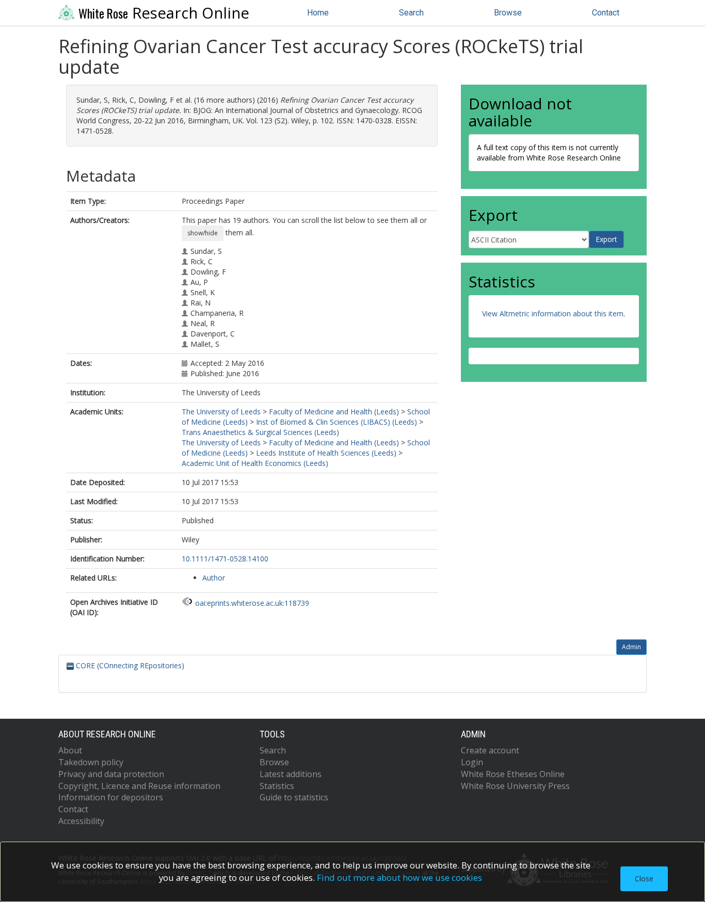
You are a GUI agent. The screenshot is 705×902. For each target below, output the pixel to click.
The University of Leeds (221, 411)
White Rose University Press (515, 786)
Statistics (277, 786)
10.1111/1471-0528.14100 (225, 558)
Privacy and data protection (111, 774)
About (70, 750)
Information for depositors (110, 797)
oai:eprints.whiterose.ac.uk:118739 (252, 603)
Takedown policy (90, 762)
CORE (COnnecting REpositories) (129, 665)
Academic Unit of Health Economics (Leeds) (255, 463)
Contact (605, 13)
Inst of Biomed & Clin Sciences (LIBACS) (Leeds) (336, 422)
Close (644, 878)
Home (318, 13)
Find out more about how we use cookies (399, 877)
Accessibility (81, 821)
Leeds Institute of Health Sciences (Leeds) (326, 453)
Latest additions (291, 774)
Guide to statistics (294, 797)
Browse (508, 13)
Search (411, 13)
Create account (490, 750)
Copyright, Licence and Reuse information (139, 786)
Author (213, 578)
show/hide (202, 233)
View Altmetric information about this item (552, 313)
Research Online (163, 13)
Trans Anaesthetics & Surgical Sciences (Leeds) (260, 432)
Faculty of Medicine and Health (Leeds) (334, 411)
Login (472, 762)
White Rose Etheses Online (513, 774)
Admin (631, 646)
